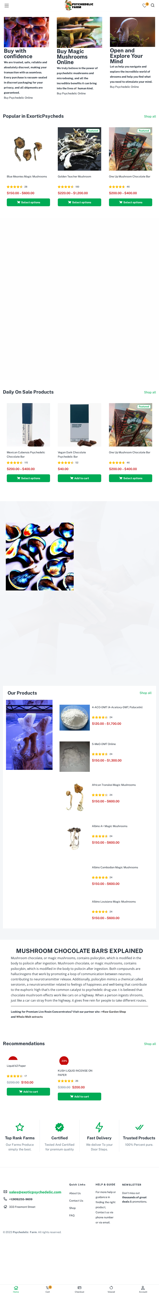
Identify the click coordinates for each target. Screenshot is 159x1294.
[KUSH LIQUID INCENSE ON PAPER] (79, 1059)
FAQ (71, 1215)
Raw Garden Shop (114, 1011)
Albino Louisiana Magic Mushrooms (114, 901)
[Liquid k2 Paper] (17, 1057)
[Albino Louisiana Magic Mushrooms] (75, 903)
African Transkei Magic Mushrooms (114, 784)
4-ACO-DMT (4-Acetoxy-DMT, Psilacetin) (117, 707)
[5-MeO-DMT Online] (75, 756)
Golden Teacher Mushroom (74, 176)
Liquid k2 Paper (16, 1065)
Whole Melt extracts (29, 1016)
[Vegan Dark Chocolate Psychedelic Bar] (79, 424)
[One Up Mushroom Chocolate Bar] (130, 148)
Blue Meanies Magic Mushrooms (27, 176)
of (75, 88)
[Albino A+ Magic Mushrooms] (75, 838)
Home (16, 1292)
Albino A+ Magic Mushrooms (109, 826)
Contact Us (76, 1200)
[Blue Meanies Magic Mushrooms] (28, 148)
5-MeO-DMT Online (104, 744)
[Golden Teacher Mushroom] (79, 148)
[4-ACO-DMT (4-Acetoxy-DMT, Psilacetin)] (75, 717)
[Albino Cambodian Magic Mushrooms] (75, 869)
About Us (75, 1193)
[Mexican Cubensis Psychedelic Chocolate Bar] (28, 424)
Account (143, 1292)
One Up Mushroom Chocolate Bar (129, 176)
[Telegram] (8, 1220)
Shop (72, 1208)
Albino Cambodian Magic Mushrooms (115, 867)
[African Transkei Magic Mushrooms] (75, 797)
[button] (79, 478)
